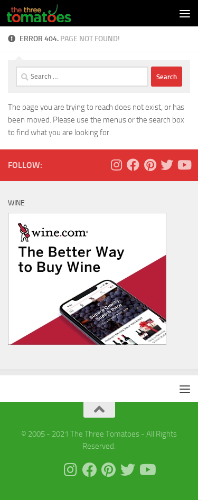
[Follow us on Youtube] (183, 164)
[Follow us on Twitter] (167, 164)
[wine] (87, 342)
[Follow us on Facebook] (133, 164)
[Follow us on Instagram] (116, 164)
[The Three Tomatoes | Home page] (49, 13)
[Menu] (185, 13)
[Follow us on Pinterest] (150, 164)
